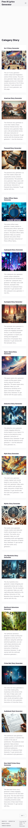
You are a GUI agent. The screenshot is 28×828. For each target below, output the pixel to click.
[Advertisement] (14, 21)
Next (22, 815)
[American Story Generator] (14, 110)
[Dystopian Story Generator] (14, 313)
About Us (4, 821)
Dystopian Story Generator (13, 302)
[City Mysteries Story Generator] (14, 569)
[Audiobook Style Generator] (14, 723)
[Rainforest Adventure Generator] (14, 621)
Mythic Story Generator (12, 503)
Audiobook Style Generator (13, 711)
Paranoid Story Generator (12, 148)
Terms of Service (6, 825)
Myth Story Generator (11, 453)
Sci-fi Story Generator (11, 48)
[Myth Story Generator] (14, 465)
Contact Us (12, 821)
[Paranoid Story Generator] (14, 160)
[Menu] (25, 3)
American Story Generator (13, 98)
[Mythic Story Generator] (14, 515)
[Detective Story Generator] (14, 415)
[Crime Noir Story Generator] (14, 675)
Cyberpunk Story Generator (13, 250)
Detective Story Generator (13, 403)
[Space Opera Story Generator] (14, 365)
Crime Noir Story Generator (13, 663)
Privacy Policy (6, 823)
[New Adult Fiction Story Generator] (14, 777)
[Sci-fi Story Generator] (14, 60)
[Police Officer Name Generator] (14, 211)
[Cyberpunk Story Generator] (14, 261)
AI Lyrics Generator (22, 824)
